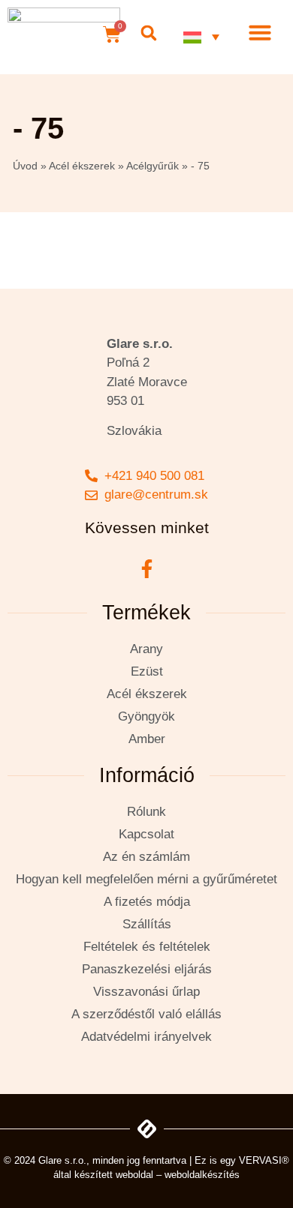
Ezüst (147, 671)
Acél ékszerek (82, 166)
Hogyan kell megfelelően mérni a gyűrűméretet (146, 879)
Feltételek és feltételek (146, 947)
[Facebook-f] (146, 569)
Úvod (25, 166)
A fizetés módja (147, 902)
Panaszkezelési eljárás (147, 969)
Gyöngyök (146, 716)
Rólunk (146, 812)
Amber (146, 739)
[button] (148, 33)
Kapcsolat (146, 834)
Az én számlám (146, 857)
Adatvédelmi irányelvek (146, 1037)
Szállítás (146, 924)
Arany (146, 649)
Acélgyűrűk (152, 166)
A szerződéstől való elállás (146, 1014)
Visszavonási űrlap (146, 992)
